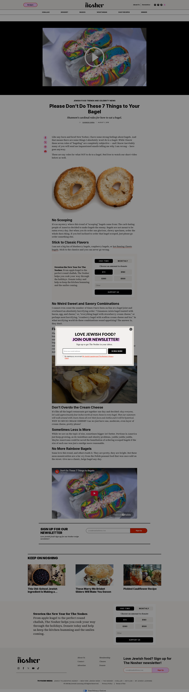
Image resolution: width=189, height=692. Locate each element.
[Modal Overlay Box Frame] (94, 346)
